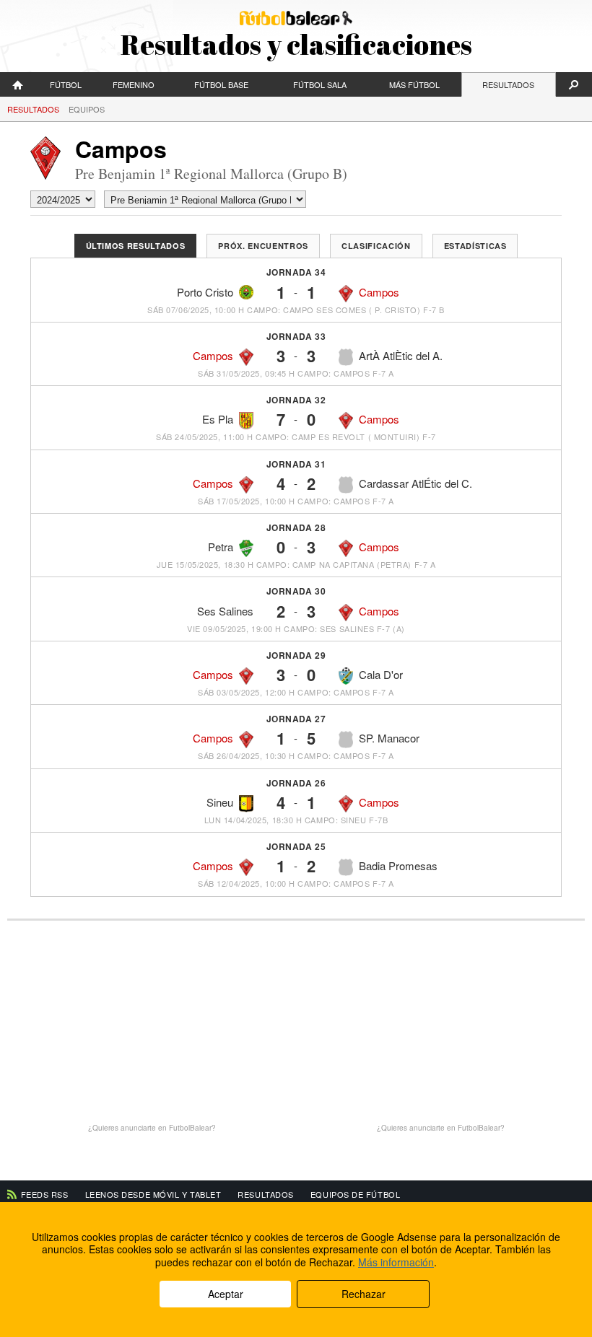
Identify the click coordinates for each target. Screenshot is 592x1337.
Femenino (133, 84)
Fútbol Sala (320, 84)
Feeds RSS (45, 1194)
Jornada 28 (296, 527)
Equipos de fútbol (355, 1194)
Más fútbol (414, 84)
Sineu (219, 802)
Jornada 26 (296, 782)
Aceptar (225, 1293)
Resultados (508, 84)
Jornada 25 (296, 846)
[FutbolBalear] (18, 84)
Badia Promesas (398, 865)
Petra (220, 546)
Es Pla (217, 418)
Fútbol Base (221, 84)
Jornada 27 (296, 718)
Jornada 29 (296, 655)
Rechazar (363, 1293)
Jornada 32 (296, 399)
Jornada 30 (296, 590)
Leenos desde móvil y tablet (153, 1194)
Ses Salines (225, 610)
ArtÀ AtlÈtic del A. (401, 355)
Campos (379, 291)
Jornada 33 (296, 336)
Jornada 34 (296, 272)
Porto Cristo (205, 291)
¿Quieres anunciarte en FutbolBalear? (152, 1128)
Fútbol (66, 84)
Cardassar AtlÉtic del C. (415, 483)
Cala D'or (381, 674)
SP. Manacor (389, 737)
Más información (396, 1262)
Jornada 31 (296, 463)
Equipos (87, 109)
